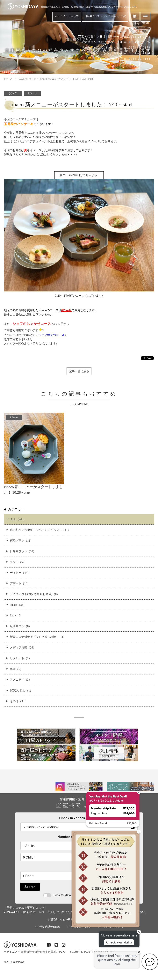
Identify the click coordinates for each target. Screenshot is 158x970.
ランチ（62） (18, 562)
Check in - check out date (79, 818)
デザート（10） (20, 583)
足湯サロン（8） (20, 626)
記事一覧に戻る (79, 371)
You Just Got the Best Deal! (108, 796)
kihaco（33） (18, 604)
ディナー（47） (20, 572)
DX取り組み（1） (21, 690)
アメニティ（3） (20, 679)
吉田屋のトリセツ (27, 79)
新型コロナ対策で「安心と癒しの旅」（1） (38, 636)
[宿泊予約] (134, 17)
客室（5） (16, 669)
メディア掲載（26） (23, 647)
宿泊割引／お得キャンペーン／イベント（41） (40, 529)
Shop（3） (16, 615)
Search (30, 887)
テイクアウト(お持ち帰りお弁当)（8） (34, 594)
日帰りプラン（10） (23, 551)
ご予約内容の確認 (48, 926)
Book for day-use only (67, 895)
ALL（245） (18, 519)
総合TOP (8, 79)
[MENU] (145, 17)
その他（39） (18, 701)
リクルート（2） (20, 658)
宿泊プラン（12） (21, 540)
